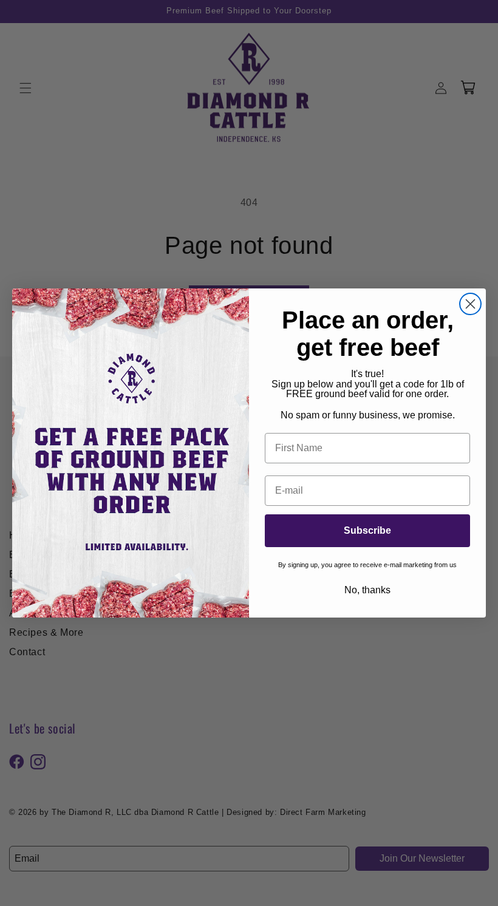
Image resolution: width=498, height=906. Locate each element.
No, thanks (367, 590)
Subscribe (367, 530)
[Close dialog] (470, 304)
